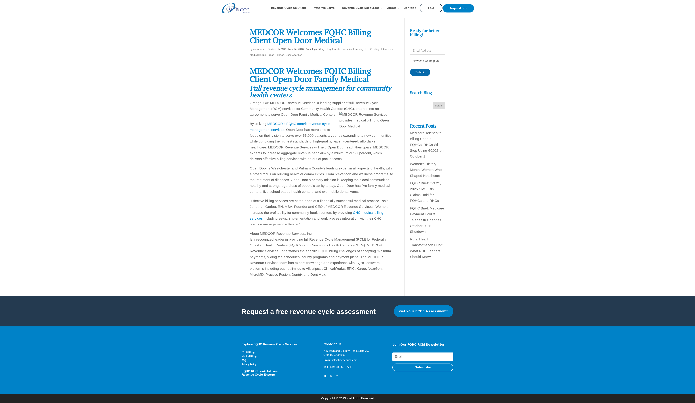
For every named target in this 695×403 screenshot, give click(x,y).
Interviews (387, 49)
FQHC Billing (372, 49)
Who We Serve (324, 8)
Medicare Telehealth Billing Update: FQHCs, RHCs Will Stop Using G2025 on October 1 (427, 144)
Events (336, 49)
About (391, 8)
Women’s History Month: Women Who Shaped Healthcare (426, 170)
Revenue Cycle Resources (361, 8)
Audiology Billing (315, 49)
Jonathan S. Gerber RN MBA (269, 49)
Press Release (276, 54)
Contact (410, 8)
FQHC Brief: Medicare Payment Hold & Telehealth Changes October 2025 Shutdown (427, 220)
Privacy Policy (249, 364)
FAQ (431, 8)
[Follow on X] (331, 376)
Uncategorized (294, 54)
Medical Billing (258, 54)
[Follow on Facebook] (337, 376)
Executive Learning (352, 49)
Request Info (458, 8)
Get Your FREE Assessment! (423, 311)
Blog (328, 49)
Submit (420, 72)
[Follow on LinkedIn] (325, 376)
